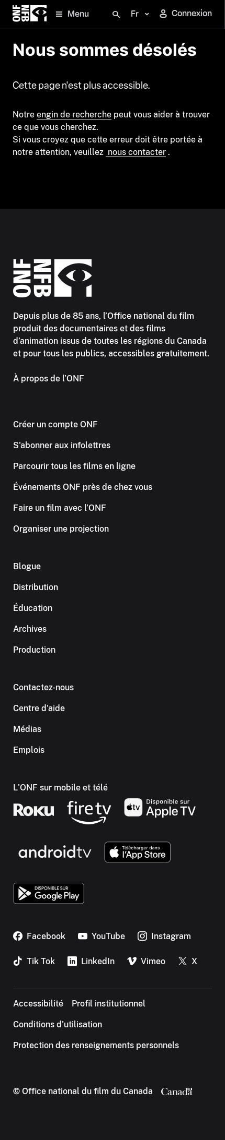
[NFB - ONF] (30, 14)
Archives (30, 629)
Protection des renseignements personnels (96, 1045)
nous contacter (136, 152)
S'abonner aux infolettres (61, 445)
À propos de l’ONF (48, 378)
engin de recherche (74, 114)
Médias (27, 729)
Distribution (35, 587)
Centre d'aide (39, 708)
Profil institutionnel (108, 1004)
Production (34, 650)
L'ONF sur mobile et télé (60, 788)
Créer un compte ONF (55, 424)
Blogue (27, 566)
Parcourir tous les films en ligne (74, 466)
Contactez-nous (43, 687)
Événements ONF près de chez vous (82, 487)
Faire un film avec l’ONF (59, 508)
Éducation (32, 608)
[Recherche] (116, 14)
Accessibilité (38, 1004)
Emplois (28, 750)
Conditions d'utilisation (57, 1024)
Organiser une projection (61, 529)
